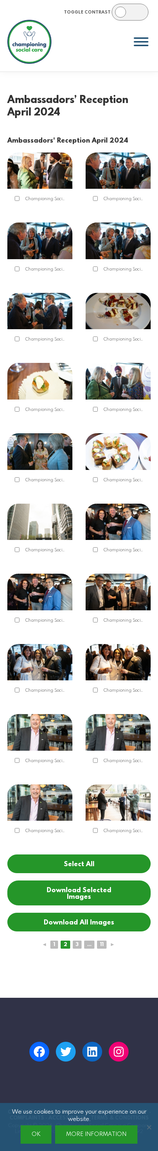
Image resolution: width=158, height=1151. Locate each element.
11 (102, 944)
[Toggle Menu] (141, 41)
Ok (36, 1134)
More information (96, 1134)
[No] (148, 1127)
